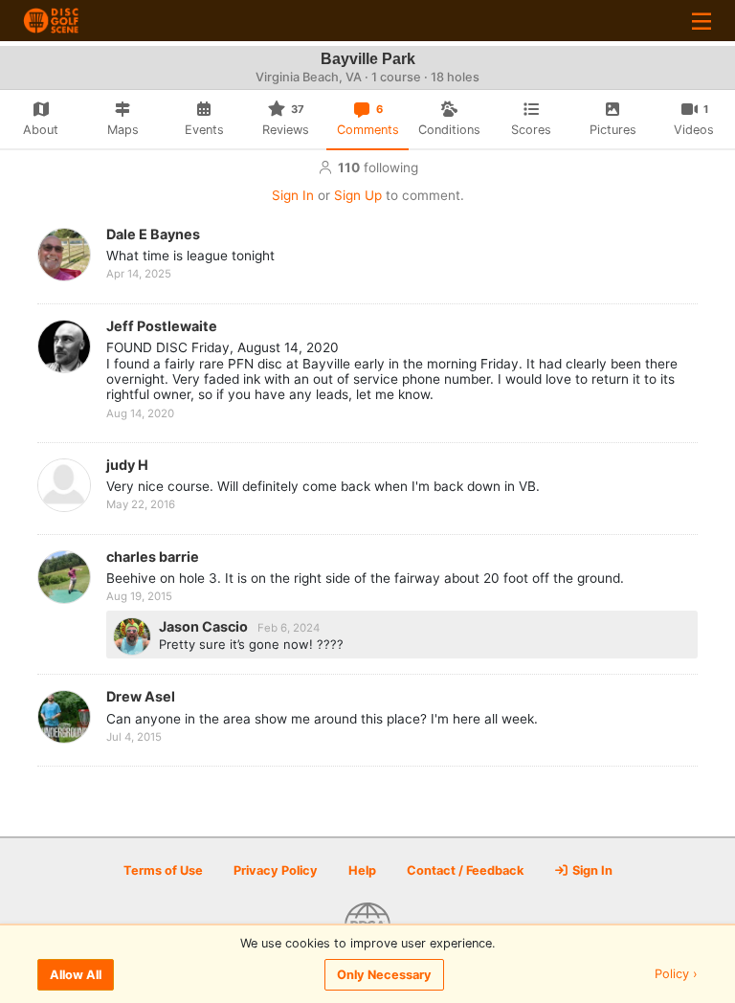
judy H (127, 465)
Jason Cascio (205, 626)
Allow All (75, 975)
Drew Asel (140, 696)
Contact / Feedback (465, 870)
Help (362, 870)
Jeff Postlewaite (161, 326)
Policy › (676, 975)
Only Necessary (384, 975)
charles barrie (152, 556)
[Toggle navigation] (701, 21)
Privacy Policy (276, 870)
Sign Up (358, 195)
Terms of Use (163, 870)
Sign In (293, 195)
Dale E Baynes (153, 234)
